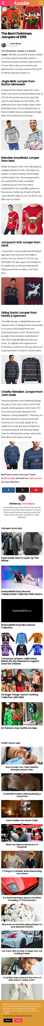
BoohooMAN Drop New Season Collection (18, 626)
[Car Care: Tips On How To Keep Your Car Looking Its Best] (22, 939)
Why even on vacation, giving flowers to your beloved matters (22, 925)
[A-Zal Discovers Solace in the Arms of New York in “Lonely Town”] (22, 966)
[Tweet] (22, 490)
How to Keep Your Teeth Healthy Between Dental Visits (22, 768)
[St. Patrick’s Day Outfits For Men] (22, 713)
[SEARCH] (41, 3)
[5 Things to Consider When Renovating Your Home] (22, 859)
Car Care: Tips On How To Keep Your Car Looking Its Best (22, 952)
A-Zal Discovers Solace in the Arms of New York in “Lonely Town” (22, 978)
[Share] (8, 490)
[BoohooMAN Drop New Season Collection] (22, 610)
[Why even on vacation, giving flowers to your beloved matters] (22, 913)
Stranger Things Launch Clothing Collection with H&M (19, 696)
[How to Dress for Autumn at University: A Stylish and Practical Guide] (22, 992)
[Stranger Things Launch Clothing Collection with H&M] (22, 680)
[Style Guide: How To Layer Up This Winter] (22, 543)
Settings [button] (8, 1020)
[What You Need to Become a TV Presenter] (22, 833)
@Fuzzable (9, 478)
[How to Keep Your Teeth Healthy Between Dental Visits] (22, 755)
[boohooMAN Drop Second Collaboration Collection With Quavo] (22, 577)
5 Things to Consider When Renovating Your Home (22, 872)
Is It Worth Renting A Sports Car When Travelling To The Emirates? (22, 899)
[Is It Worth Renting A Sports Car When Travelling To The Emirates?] (22, 886)
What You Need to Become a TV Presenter (22, 845)
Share (4, 9)
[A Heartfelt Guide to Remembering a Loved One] (22, 782)
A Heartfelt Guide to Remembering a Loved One (22, 795)
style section (35, 478)
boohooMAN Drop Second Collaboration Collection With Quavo (21, 593)
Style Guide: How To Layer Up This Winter (20, 559)
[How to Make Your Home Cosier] (22, 809)
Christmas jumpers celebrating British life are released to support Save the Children (20, 661)
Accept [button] (18, 1020)
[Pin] (36, 490)
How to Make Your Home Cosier (22, 820)
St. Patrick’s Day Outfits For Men (19, 728)
